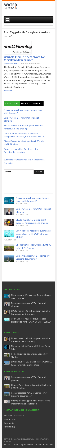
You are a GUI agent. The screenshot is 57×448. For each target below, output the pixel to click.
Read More (8, 90)
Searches (37, 103)
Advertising (9, 426)
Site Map (49, 445)
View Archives (10, 419)
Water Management (11, 63)
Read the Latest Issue (14, 415)
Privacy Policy (29, 445)
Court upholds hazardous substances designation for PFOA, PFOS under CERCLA (33, 233)
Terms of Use (40, 445)
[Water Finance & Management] (11, 8)
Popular (25, 103)
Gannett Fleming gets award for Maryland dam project (24, 58)
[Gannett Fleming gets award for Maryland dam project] (18, 47)
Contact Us (9, 423)
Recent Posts (11, 103)
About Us (7, 445)
